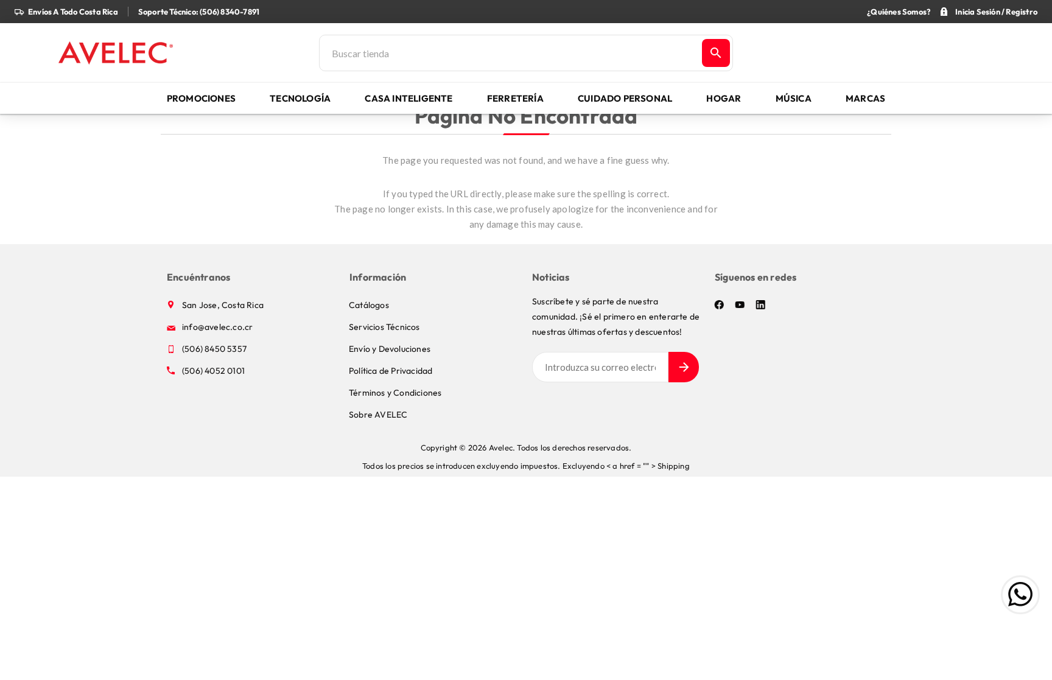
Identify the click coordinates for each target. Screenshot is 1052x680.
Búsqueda (716, 53)
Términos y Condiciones (395, 392)
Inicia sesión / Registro (996, 11)
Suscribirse (683, 367)
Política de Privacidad (390, 370)
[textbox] (509, 53)
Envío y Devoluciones (389, 348)
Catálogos (369, 305)
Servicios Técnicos (384, 326)
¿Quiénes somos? (898, 11)
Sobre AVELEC (378, 414)
